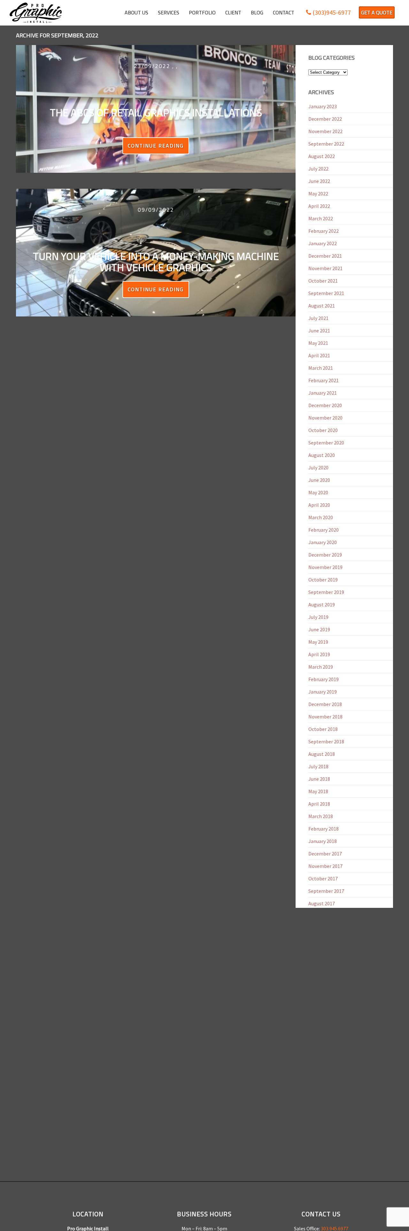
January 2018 (322, 841)
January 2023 (322, 106)
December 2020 (325, 405)
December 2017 (325, 853)
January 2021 (322, 393)
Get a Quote (376, 12)
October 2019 (323, 579)
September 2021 (326, 293)
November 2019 (325, 567)
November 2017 (325, 866)
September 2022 (326, 144)
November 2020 (325, 417)
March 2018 (320, 816)
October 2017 (323, 878)
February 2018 (323, 828)
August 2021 (321, 305)
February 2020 (323, 530)
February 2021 (323, 380)
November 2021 (325, 268)
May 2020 (318, 492)
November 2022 (325, 131)
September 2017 (326, 891)
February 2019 (323, 679)
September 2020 (326, 442)
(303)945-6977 (331, 12)
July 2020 (318, 467)
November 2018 (325, 716)
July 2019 (318, 617)
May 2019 (318, 642)
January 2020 (322, 542)
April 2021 (319, 355)
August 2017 (321, 903)
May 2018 (318, 791)
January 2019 (322, 691)
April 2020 (319, 505)
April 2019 (319, 654)
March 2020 (320, 517)
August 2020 (321, 455)
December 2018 (325, 704)
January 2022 (322, 243)
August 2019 (321, 604)
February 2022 (323, 231)
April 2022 (319, 206)
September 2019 (326, 592)
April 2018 (319, 804)
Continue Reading (156, 145)
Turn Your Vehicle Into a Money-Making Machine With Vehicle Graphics (156, 261)
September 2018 (326, 741)
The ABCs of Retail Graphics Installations (156, 112)
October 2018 (323, 729)
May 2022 (318, 193)
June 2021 (319, 330)
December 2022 (325, 119)
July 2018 (318, 766)
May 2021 (318, 343)
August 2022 (321, 156)
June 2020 (319, 480)
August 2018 (321, 754)
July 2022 (318, 168)
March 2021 (320, 368)
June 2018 (319, 779)
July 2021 (318, 318)
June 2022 (319, 181)
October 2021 (323, 280)
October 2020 (323, 430)
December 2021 (325, 256)
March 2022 (320, 218)
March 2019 (320, 667)
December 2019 (325, 554)
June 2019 (319, 629)
